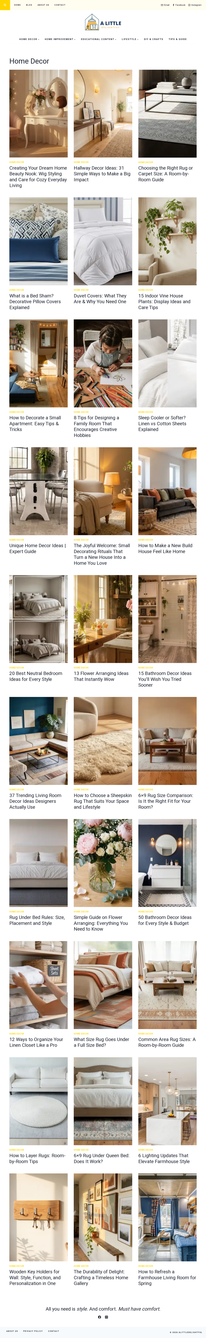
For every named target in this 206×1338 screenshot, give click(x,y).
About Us (43, 5)
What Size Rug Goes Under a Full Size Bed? (101, 1042)
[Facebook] (100, 1317)
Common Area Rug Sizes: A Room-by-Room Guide (167, 1042)
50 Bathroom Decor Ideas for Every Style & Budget (165, 920)
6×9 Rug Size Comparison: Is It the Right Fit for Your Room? (165, 801)
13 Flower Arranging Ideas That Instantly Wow (101, 676)
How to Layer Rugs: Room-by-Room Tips (37, 1158)
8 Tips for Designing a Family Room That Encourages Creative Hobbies (96, 426)
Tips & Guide (178, 39)
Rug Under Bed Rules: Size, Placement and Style (37, 920)
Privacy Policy (33, 1331)
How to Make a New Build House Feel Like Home (165, 548)
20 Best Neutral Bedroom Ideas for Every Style (35, 676)
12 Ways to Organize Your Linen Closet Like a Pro (36, 1042)
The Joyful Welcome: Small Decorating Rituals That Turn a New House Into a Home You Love (102, 554)
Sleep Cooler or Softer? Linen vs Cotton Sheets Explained (162, 423)
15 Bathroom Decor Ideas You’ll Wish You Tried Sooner (165, 679)
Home (17, 5)
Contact (60, 5)
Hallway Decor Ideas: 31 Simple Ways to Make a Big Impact (102, 173)
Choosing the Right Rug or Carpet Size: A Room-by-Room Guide (165, 173)
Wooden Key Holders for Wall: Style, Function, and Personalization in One (35, 1277)
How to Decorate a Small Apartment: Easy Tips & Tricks (35, 423)
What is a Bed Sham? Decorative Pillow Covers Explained (35, 301)
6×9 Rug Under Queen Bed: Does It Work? (102, 1158)
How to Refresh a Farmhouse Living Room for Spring (167, 1277)
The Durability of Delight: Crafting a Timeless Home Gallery (101, 1277)
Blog (29, 5)
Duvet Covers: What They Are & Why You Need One (100, 298)
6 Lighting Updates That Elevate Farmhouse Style (164, 1158)
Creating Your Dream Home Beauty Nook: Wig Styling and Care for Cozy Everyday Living (38, 176)
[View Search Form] (5, 5)
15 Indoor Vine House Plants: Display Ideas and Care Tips (164, 301)
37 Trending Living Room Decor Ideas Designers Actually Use (35, 801)
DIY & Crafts (153, 39)
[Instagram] (106, 1317)
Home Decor (16, 162)
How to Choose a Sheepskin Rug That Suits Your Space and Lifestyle (103, 801)
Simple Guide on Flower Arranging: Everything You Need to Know (101, 923)
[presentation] (38, 114)
